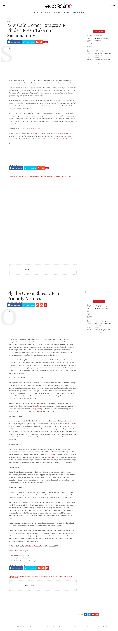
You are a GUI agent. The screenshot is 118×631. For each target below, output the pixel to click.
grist (15, 39)
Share (15, 42)
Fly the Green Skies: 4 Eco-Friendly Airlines (34, 295)
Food (8, 21)
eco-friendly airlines (43, 576)
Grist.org (68, 133)
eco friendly (33, 576)
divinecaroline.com (23, 576)
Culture (35, 12)
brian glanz (18, 165)
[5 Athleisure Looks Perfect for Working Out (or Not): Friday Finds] (91, 52)
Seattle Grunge (48, 176)
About (30, 609)
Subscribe (30, 616)
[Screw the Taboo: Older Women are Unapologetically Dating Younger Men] (91, 41)
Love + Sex (66, 12)
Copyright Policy (30, 619)
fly (52, 576)
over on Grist (35, 129)
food (13, 176)
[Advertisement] (43, 244)
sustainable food (59, 176)
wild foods (67, 176)
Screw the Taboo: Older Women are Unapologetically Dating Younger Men (102, 38)
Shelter (57, 12)
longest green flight (36, 409)
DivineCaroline (18, 302)
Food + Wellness (78, 12)
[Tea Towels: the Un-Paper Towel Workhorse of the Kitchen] (91, 60)
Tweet (30, 42)
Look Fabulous (46, 12)
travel (16, 577)
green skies (65, 576)
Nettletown (25, 176)
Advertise (30, 613)
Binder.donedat (19, 565)
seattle (40, 176)
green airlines (57, 576)
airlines (14, 576)
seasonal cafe (34, 176)
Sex (101, 35)
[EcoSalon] (14, 5)
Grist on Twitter (62, 139)
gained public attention (53, 457)
